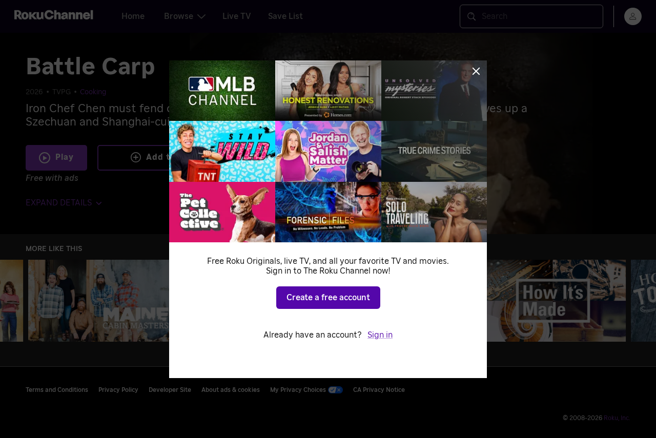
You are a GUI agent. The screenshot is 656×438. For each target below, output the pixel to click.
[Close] (476, 71)
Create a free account (328, 298)
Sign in (380, 335)
